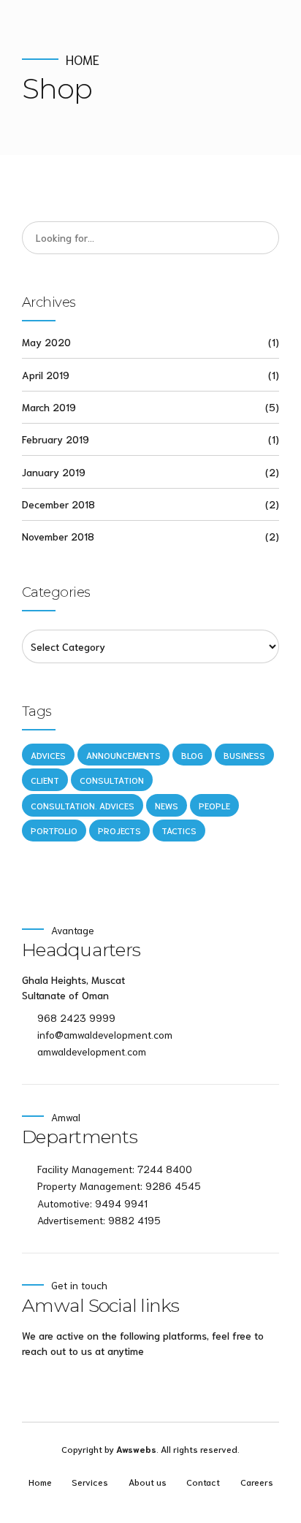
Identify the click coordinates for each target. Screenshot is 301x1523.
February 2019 (55, 439)
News (166, 805)
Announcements (123, 754)
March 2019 (49, 406)
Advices (48, 754)
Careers (256, 1481)
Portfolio (54, 830)
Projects (119, 830)
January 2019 (53, 471)
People (214, 805)
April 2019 (45, 374)
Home (82, 59)
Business (244, 754)
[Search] (263, 238)
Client (45, 779)
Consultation (112, 779)
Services (90, 1481)
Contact (203, 1481)
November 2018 (58, 536)
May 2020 (46, 341)
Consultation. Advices (82, 805)
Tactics (179, 830)
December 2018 (58, 504)
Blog (192, 754)
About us (148, 1481)
